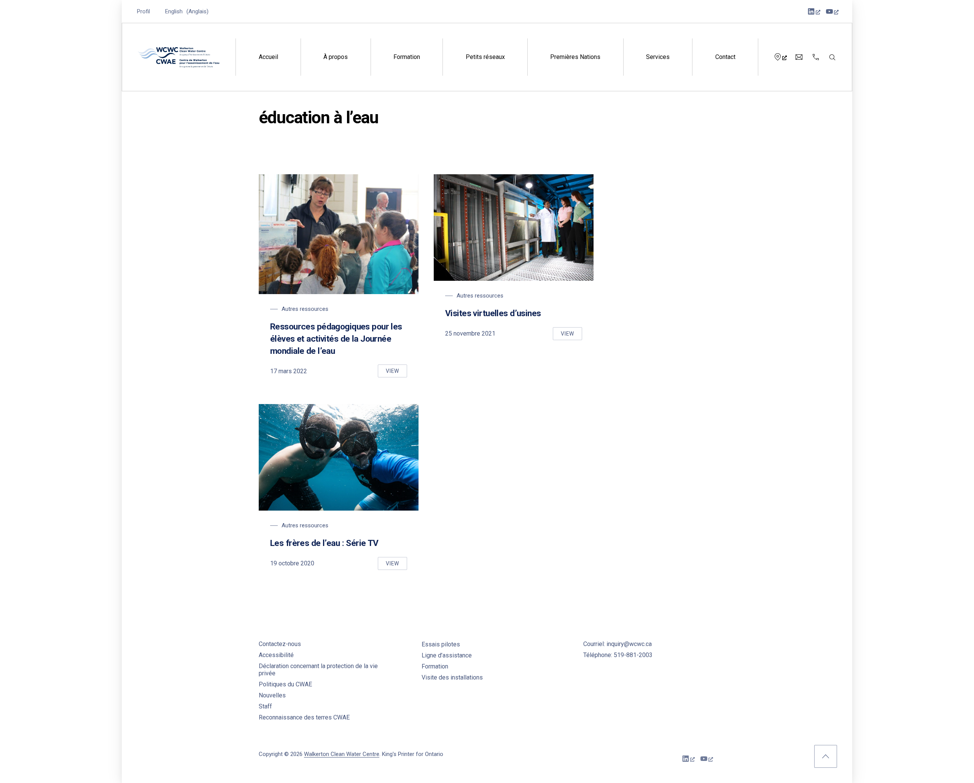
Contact (725, 56)
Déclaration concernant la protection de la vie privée (318, 669)
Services (658, 56)
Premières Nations (575, 56)
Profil (143, 11)
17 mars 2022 (288, 371)
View (396, 372)
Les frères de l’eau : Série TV (324, 543)
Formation (406, 56)
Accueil (268, 56)
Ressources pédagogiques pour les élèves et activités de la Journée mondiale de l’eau (336, 338)
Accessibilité (276, 655)
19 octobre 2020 (292, 563)
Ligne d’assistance (447, 655)
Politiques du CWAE (285, 684)
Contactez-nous (280, 644)
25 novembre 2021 (470, 333)
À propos (335, 56)
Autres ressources (305, 309)
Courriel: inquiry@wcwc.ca (617, 644)
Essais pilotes (441, 644)
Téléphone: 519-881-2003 (618, 655)
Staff (265, 706)
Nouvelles (272, 695)
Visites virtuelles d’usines (493, 313)
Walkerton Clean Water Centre (341, 754)
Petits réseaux (485, 56)
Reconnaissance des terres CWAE (304, 717)
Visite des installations (452, 677)
